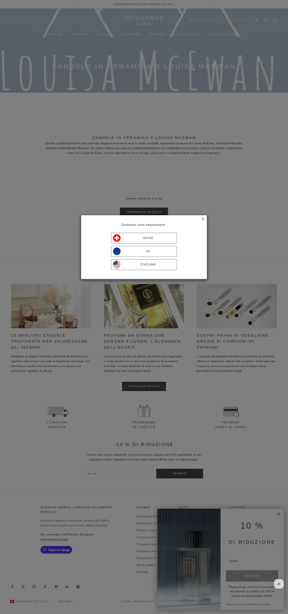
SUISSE (148, 238)
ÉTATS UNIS (148, 264)
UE (148, 251)
